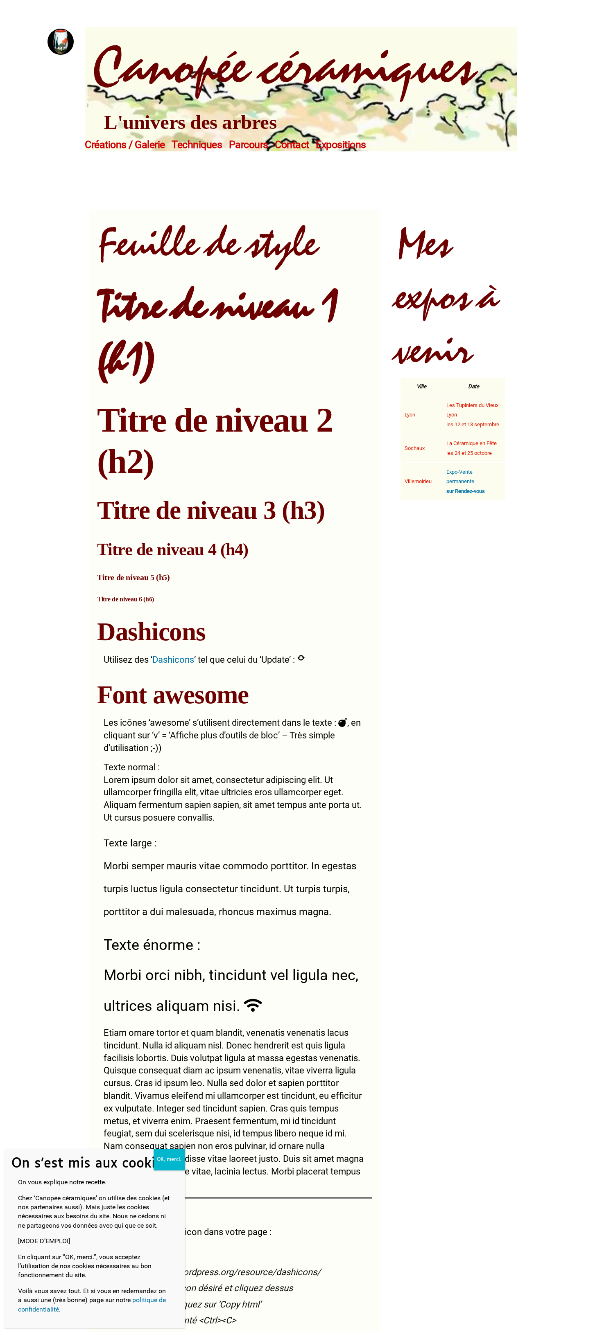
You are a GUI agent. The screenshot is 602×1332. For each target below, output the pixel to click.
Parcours (248, 145)
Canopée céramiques (282, 67)
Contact (292, 145)
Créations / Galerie (125, 145)
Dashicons (173, 660)
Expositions (341, 145)
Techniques (197, 145)
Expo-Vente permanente (465, 482)
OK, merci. (169, 1159)
